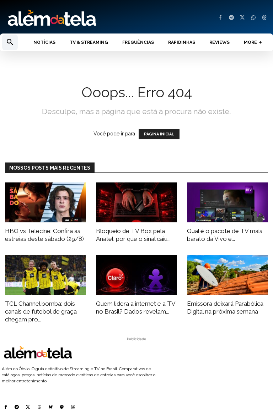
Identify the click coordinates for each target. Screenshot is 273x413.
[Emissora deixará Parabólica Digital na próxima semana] (227, 275)
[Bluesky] (50, 408)
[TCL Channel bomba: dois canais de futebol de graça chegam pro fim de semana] (45, 275)
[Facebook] (220, 18)
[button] (10, 42)
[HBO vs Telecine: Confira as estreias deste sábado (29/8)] (45, 202)
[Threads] (264, 18)
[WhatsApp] (253, 18)
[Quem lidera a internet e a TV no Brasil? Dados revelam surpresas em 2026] (136, 275)
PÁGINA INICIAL (159, 134)
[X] (242, 18)
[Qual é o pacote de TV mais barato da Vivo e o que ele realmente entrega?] (227, 202)
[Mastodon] (62, 408)
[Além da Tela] (68, 18)
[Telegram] (231, 18)
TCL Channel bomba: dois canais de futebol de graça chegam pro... (41, 311)
